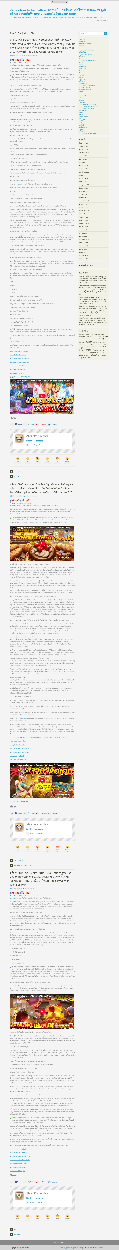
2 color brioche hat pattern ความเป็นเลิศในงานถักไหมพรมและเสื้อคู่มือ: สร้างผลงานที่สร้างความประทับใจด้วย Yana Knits (59, 12)
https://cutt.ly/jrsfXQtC (17, 756)
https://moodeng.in (85, 89)
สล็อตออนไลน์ (100, 353)
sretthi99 (91, 344)
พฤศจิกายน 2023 (84, 249)
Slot (80, 344)
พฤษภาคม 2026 (84, 153)
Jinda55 (99, 336)
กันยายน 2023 (83, 255)
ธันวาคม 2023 (83, 246)
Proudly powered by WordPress (71, 1248)
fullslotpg (82, 119)
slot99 (81, 58)
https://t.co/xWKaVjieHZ (22, 377)
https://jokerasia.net (85, 87)
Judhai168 (17, 860)
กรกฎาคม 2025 (84, 185)
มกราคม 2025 (83, 204)
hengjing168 (92, 336)
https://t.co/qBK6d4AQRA (20, 801)
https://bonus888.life (85, 54)
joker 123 (82, 102)
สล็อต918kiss (82, 353)
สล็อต (14, 65)
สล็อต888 (82, 56)
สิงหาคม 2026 (83, 143)
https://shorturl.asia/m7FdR (18, 759)
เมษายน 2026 (83, 156)
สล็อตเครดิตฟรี (84, 355)
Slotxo (87, 344)
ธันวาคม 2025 (83, 169)
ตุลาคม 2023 (83, 252)
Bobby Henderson (31, 55)
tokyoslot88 (83, 83)
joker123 (82, 39)
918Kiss (93, 334)
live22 (81, 121)
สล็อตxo (93, 353)
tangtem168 (96, 344)
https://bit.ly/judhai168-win (18, 1152)
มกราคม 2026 (83, 165)
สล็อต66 (81, 48)
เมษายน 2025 (83, 194)
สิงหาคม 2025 (83, 181)
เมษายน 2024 (83, 233)
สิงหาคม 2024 (83, 220)
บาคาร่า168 (91, 347)
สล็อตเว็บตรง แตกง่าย (85, 43)
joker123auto (82, 338)
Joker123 (104, 336)
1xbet (81, 71)
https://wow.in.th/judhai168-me (19, 366)
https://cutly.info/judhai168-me (19, 362)
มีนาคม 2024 (83, 236)
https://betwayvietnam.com (87, 85)
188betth (88, 334)
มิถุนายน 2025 (83, 188)
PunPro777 (96, 342)
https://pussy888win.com (86, 108)
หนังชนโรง (82, 98)
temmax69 (102, 344)
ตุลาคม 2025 (83, 175)
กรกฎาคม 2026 (84, 146)
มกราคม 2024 (83, 243)
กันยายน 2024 (83, 217)
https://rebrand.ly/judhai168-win (20, 1156)
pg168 (23, 865)
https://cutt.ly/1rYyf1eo (17, 373)
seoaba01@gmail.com (36, 445)
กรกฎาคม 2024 (84, 223)
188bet (84, 334)
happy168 (86, 336)
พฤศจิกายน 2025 (84, 172)
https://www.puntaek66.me (87, 133)
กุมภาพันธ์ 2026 (84, 162)
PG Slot (81, 342)
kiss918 (81, 75)
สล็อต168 (17, 472)
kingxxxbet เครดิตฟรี (94, 338)
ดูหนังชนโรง (83, 127)
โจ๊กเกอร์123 (86, 358)
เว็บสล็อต (104, 355)
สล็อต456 (82, 131)
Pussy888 (102, 342)
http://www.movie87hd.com (87, 104)
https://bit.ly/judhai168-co (18, 745)
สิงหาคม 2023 (83, 259)
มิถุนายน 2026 (83, 149)
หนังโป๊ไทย (82, 68)
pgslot (81, 91)
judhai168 (17, 477)
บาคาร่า (81, 62)
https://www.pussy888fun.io (87, 60)
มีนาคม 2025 (83, 198)
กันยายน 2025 (83, 178)
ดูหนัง (81, 123)
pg (103, 339)
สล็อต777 (82, 81)
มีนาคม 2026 (83, 159)
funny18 (81, 73)
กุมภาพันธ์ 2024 (84, 239)
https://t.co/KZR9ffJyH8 (17, 1171)
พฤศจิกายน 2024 (84, 210)
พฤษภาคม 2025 (84, 191)
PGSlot (88, 341)
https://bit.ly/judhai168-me (18, 355)
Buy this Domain (102, 20)
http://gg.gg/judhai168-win (18, 1163)
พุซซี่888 (103, 347)
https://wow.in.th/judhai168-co (19, 752)
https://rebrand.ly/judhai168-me (19, 358)
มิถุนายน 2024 (83, 226)
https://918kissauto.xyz (86, 96)
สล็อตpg (88, 353)
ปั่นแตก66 (98, 347)
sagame (81, 100)
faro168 (81, 129)
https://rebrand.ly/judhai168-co (19, 748)
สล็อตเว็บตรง (18, 1229)
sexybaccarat (83, 110)
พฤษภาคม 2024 (84, 230)
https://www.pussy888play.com (88, 106)
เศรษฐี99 (81, 357)
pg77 (105, 338)
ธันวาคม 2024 (83, 207)
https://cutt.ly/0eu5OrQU (17, 1167)
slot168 (24, 1149)
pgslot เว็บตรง (83, 116)
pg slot (81, 77)
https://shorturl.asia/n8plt (17, 369)
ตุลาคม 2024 (83, 214)
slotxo (81, 64)
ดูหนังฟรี (81, 125)
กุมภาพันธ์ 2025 (84, 201)
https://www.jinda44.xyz (86, 50)
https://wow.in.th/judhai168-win (20, 1160)
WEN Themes (99, 1248)
